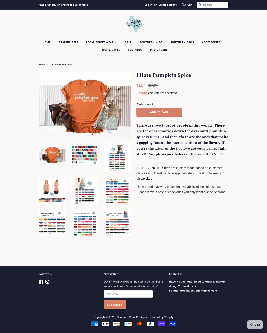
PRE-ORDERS (159, 49)
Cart (189, 4)
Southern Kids (151, 42)
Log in (148, 4)
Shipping (141, 92)
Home (47, 42)
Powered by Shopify (161, 317)
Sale (128, 42)
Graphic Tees (68, 42)
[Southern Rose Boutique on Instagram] (47, 282)
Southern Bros (182, 42)
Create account (168, 4)
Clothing (135, 49)
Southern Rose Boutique (132, 317)
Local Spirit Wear (100, 42)
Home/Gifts (111, 49)
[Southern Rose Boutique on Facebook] (41, 282)
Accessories (211, 42)
